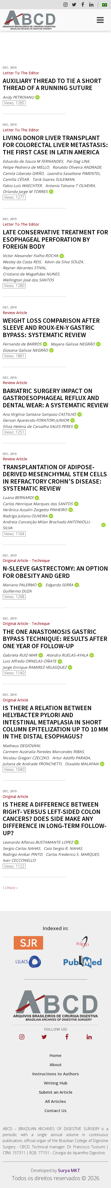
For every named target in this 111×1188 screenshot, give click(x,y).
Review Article (15, 312)
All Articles (55, 1101)
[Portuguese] (104, 4)
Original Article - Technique (26, 560)
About (56, 1064)
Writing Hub (55, 1083)
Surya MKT (69, 1170)
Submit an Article (55, 1092)
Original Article (15, 700)
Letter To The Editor (21, 72)
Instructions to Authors (55, 1073)
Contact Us (55, 1110)
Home (55, 1055)
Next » (13, 888)
